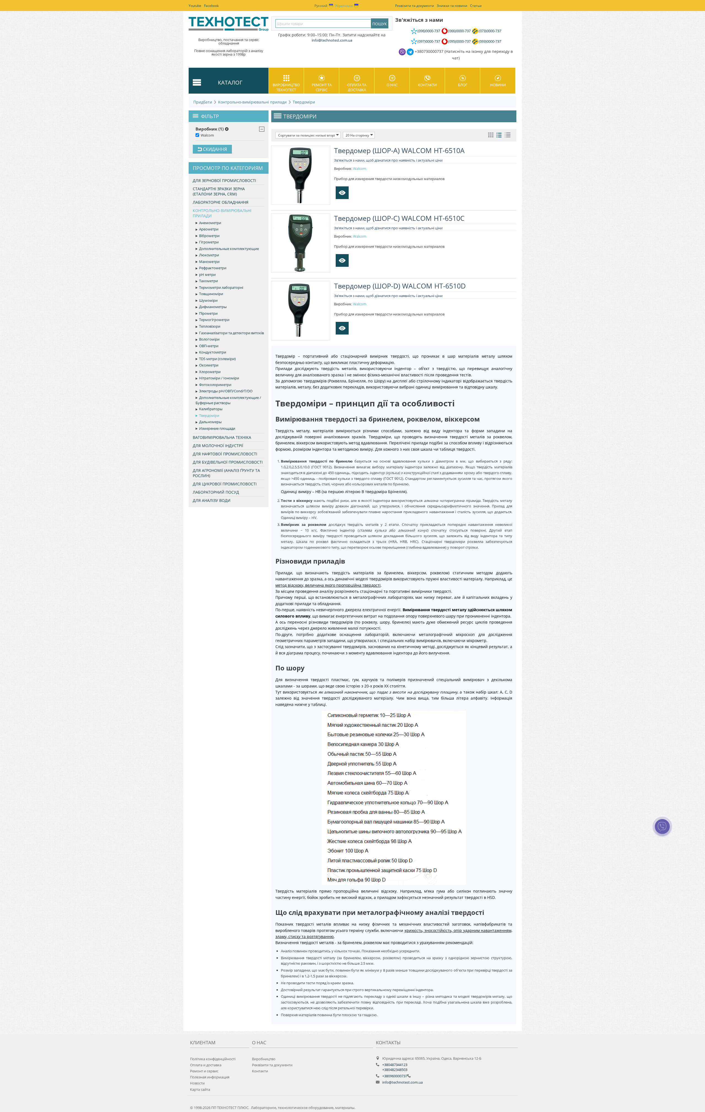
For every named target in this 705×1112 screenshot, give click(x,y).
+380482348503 (394, 1069)
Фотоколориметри (215, 384)
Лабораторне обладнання (220, 202)
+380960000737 (394, 1075)
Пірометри (208, 313)
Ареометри (208, 229)
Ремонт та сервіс (322, 87)
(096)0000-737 (428, 30)
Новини (498, 84)
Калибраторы (211, 408)
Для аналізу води (212, 500)
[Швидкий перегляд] (342, 192)
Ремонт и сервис (204, 1071)
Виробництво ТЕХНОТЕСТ (286, 87)
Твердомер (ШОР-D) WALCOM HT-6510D (400, 285)
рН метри (207, 274)
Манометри (209, 261)
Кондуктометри (212, 352)
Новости (197, 1083)
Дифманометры (213, 306)
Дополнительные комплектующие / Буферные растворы (228, 400)
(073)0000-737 (490, 30)
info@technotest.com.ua (402, 1082)
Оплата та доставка (356, 87)
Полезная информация (209, 1077)
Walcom (207, 135)
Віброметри (209, 235)
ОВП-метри (208, 345)
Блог (462, 84)
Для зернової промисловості (224, 180)
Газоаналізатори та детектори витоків (231, 332)
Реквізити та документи (272, 1064)
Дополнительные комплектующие (229, 248)
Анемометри (210, 222)
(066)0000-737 (459, 30)
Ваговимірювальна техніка (222, 437)
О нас (392, 84)
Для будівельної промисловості (228, 462)
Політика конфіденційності (212, 1058)
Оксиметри (208, 365)
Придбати (202, 102)
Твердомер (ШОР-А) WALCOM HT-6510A (399, 150)
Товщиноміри (211, 293)
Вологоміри (209, 339)
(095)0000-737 (459, 41)
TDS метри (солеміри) (217, 358)
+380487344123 (394, 1064)
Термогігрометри (214, 319)
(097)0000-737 (428, 41)
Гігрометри (209, 242)
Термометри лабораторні (221, 287)
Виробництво (263, 1058)
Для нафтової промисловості (225, 453)
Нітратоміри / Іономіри (219, 378)
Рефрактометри (212, 267)
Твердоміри (304, 102)
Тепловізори (209, 326)
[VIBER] (662, 830)
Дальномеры (210, 421)
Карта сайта (200, 1089)
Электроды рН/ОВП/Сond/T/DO (226, 390)
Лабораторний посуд (216, 492)
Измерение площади (217, 428)
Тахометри (208, 280)
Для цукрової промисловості (225, 483)
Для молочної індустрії (218, 445)
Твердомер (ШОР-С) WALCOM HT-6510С (399, 218)
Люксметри (209, 254)
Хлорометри (210, 371)
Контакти (427, 84)
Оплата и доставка (205, 1064)
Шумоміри (208, 300)
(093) (490, 41)
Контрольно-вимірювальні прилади (252, 102)
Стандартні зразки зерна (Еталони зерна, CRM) (219, 191)
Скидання (214, 149)
